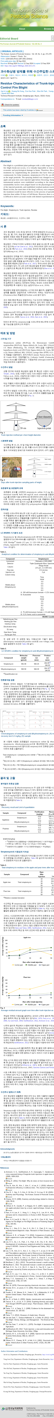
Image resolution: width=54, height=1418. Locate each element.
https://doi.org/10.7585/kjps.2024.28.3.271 (20, 66)
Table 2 (24, 644)
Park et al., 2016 (21, 249)
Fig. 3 (47, 689)
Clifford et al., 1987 (29, 1065)
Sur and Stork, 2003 (15, 1021)
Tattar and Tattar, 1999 (23, 928)
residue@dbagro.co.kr (30, 99)
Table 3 (18, 800)
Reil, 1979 (38, 1018)
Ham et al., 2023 (41, 317)
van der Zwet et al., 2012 (23, 247)
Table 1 (6, 547)
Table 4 (33, 858)
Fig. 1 (31, 396)
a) (50, 662)
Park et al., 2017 (30, 264)
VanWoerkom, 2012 (39, 928)
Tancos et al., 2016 (27, 317)
